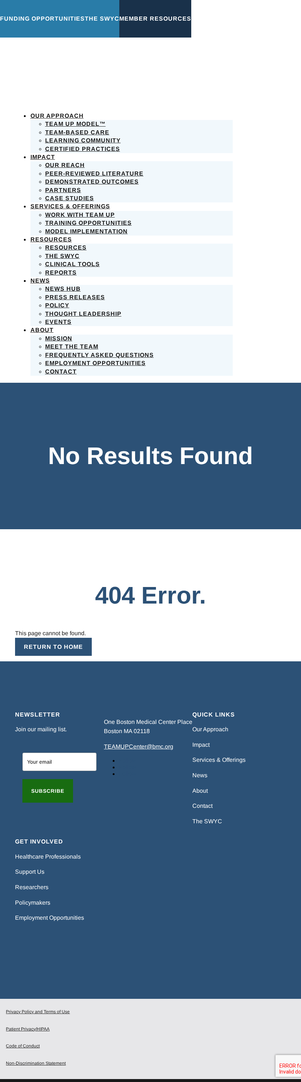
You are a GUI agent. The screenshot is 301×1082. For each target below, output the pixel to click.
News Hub (63, 289)
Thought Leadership (83, 314)
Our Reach (65, 165)
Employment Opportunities (95, 363)
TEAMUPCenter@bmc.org (138, 746)
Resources (51, 239)
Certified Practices (82, 149)
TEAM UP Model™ (75, 124)
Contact (61, 371)
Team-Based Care (77, 132)
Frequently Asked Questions (99, 355)
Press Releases (75, 297)
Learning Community (83, 140)
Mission (58, 338)
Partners (63, 190)
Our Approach (57, 116)
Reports (61, 272)
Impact (42, 157)
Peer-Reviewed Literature (94, 173)
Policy (57, 305)
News (40, 280)
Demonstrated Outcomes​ (92, 181)
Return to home (53, 647)
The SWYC (62, 256)
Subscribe (47, 791)
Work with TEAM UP (80, 215)
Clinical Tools (72, 264)
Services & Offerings (70, 206)
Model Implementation (86, 231)
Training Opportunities (88, 223)
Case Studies (69, 198)
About (42, 330)
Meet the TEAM (71, 346)
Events (58, 322)
